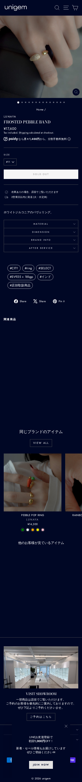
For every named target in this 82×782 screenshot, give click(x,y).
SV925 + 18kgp (21, 277)
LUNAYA (10, 117)
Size (7, 154)
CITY (14, 268)
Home (39, 110)
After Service (41, 248)
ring (28, 268)
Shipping (24, 132)
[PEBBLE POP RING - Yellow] (37, 529)
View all (41, 443)
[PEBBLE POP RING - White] (27, 529)
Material (41, 224)
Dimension (41, 232)
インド (45, 277)
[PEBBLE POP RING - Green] (22, 529)
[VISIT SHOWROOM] (41, 667)
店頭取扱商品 (20, 285)
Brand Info (41, 240)
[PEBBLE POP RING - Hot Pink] (42, 529)
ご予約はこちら (41, 717)
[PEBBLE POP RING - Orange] (32, 529)
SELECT (44, 268)
